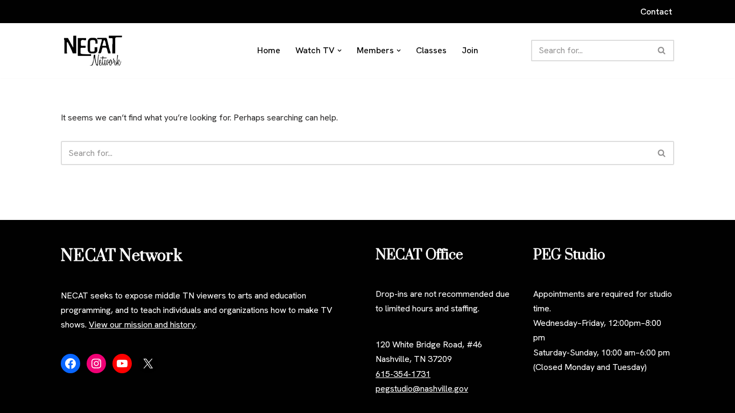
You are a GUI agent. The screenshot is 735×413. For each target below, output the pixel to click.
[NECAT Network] (93, 50)
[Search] (662, 50)
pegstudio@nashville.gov (422, 388)
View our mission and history (142, 324)
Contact (656, 11)
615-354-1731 (403, 374)
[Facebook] (70, 363)
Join (470, 50)
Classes (431, 50)
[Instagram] (96, 363)
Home (268, 50)
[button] (339, 50)
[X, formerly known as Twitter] (148, 363)
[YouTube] (122, 363)
